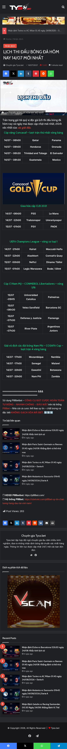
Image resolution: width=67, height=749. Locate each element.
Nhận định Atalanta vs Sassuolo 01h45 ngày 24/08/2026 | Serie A (37, 31)
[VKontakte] (40, 523)
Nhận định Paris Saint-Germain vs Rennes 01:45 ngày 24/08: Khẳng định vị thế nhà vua (42, 448)
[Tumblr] (23, 523)
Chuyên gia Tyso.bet (15, 65)
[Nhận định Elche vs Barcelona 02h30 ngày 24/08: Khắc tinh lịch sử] (11, 434)
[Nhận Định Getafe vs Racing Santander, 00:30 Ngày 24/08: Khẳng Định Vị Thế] (11, 708)
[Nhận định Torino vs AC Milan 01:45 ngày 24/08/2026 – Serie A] (11, 466)
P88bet (6, 408)
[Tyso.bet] (20, 6)
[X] (11, 523)
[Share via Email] (46, 523)
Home (8, 39)
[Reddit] (34, 523)
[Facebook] (5, 523)
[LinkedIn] (17, 523)
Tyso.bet (55, 728)
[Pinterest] (28, 523)
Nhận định (18, 39)
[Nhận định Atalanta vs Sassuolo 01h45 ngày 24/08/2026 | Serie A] (11, 480)
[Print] (52, 523)
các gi (20, 127)
